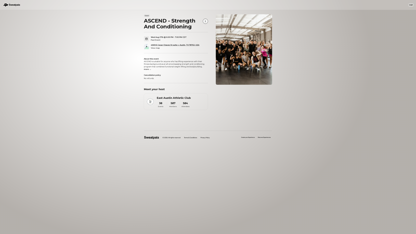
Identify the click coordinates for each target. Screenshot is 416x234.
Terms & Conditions (190, 138)
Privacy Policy (205, 138)
